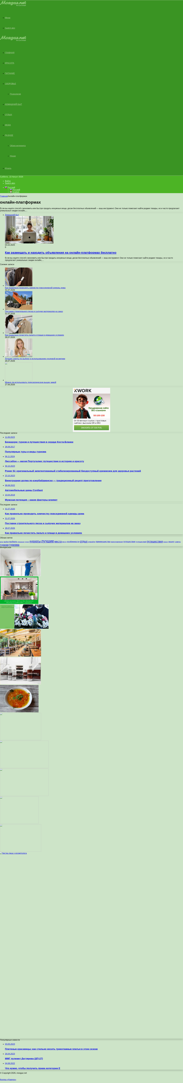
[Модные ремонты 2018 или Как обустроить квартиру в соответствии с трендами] (19, 603)
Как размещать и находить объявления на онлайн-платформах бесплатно (60, 252)
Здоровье (10, 84)
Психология (15, 94)
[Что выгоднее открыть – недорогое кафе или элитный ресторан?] (20, 656)
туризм (4, 544)
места (58, 541)
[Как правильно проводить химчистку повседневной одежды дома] (18, 285)
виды (1, 542)
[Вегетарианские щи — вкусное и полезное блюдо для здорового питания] (19, 712)
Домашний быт (13, 104)
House (13, 156)
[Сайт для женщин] (13, 5)
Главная (4, 196)
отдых (84, 541)
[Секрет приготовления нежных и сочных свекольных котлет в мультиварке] (20, 739)
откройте (91, 542)
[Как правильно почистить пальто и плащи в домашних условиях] (18, 333)
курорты (35, 541)
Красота (9, 63)
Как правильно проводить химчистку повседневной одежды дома (35, 288)
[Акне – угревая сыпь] (19, 823)
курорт (27, 542)
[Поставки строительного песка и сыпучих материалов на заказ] (18, 309)
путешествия (155, 541)
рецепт (171, 542)
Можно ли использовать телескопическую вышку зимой (30, 382)
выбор (6, 542)
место (64, 542)
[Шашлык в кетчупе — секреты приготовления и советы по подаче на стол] (24, 795)
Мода (8, 125)
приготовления (117, 542)
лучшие (47, 541)
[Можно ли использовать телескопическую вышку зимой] (18, 380)
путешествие (129, 541)
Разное (9, 135)
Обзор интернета (18, 146)
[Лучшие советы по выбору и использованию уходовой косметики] (18, 356)
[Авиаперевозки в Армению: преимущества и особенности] (20, 851)
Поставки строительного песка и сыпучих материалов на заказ (34, 311)
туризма (14, 544)
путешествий (141, 542)
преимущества (103, 541)
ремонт (165, 542)
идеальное (21, 542)
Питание (10, 73)
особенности (73, 541)
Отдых (8, 115)
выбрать (13, 541)
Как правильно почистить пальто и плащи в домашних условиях (34, 335)
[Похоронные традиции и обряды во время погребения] (24, 628)
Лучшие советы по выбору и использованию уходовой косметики (35, 359)
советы (178, 542)
